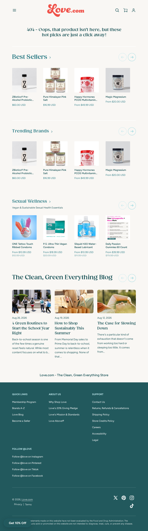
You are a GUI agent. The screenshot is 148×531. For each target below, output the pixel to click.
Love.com (27, 499)
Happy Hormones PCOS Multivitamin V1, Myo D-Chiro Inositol (85, 98)
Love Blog (18, 414)
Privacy (18, 504)
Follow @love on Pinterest (26, 463)
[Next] (132, 278)
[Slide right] (132, 57)
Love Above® (56, 420)
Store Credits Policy (103, 420)
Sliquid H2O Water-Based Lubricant (85, 245)
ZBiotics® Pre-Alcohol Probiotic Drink (22, 98)
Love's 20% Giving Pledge (63, 408)
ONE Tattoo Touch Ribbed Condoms (22, 245)
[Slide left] (122, 57)
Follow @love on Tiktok (25, 469)
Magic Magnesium (116, 96)
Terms (28, 504)
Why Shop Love (57, 402)
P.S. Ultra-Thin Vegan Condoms (55, 245)
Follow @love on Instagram (27, 456)
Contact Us (98, 402)
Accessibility (99, 433)
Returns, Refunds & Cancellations (110, 408)
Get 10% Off (17, 523)
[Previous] (122, 278)
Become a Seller (21, 420)
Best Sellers (29, 57)
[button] (14, 10)
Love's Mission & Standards (64, 414)
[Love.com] (65, 10)
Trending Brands (30, 131)
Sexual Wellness (29, 201)
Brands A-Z (18, 408)
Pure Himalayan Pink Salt (54, 98)
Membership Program (24, 402)
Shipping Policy (100, 414)
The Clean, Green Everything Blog (62, 277)
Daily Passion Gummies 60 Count (116, 245)
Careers (96, 427)
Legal (95, 440)
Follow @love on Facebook (27, 475)
